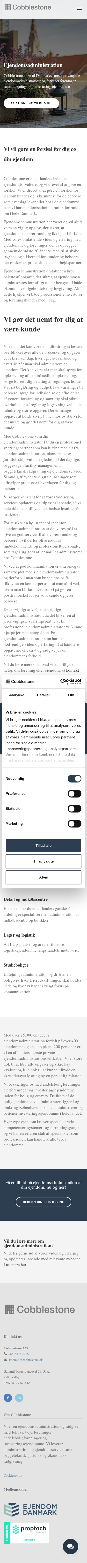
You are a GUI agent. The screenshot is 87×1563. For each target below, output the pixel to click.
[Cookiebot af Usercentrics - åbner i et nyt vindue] (61, 681)
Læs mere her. (15, 1264)
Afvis (43, 877)
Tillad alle (43, 845)
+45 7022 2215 (18, 1354)
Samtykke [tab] (15, 695)
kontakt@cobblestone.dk (26, 1359)
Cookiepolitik (13, 1475)
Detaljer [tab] (43, 695)
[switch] (74, 793)
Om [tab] (71, 695)
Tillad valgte (43, 861)
